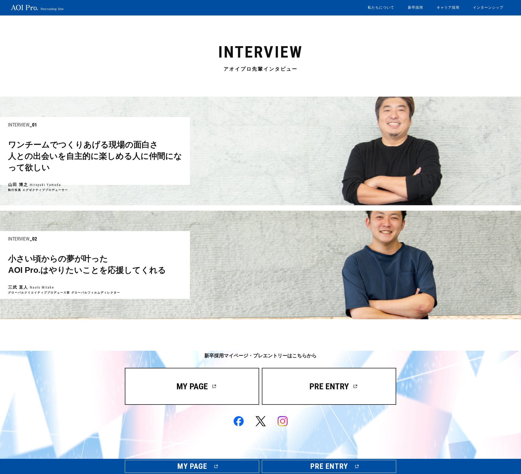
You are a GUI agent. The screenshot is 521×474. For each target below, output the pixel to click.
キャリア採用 (448, 7)
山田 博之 (260, 151)
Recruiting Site (52, 9)
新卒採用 (415, 7)
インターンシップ (488, 7)
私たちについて (381, 7)
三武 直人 (260, 265)
